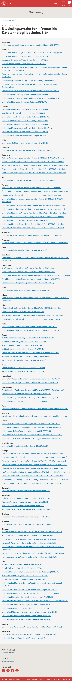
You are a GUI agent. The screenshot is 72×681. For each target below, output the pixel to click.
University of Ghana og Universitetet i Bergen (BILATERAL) (24, 250)
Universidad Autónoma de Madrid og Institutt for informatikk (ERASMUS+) (31, 423)
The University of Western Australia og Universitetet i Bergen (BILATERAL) (30, 91)
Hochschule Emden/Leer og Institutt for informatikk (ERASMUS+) (27, 535)
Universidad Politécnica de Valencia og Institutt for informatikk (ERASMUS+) (31, 427)
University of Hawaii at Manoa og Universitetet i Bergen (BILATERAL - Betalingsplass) (35, 601)
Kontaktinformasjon (8, 652)
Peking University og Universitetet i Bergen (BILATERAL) (23, 371)
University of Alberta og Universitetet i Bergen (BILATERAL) (25, 120)
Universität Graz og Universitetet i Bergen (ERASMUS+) (23, 638)
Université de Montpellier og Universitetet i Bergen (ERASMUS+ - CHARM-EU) (32, 235)
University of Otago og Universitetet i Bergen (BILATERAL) (24, 401)
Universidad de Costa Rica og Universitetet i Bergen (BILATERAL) (27, 150)
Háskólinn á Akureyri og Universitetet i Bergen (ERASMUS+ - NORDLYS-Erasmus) (33, 315)
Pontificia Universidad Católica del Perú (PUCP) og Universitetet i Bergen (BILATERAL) (35, 408)
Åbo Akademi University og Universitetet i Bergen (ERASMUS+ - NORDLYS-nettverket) (35, 191)
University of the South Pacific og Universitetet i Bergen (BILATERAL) (28, 180)
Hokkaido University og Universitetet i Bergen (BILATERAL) (24, 341)
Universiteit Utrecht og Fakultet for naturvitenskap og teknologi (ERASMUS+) (32, 379)
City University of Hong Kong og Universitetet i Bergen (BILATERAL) (28, 268)
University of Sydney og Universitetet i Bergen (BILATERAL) (24, 102)
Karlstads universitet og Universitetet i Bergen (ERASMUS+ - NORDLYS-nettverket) (34, 461)
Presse (25, 679)
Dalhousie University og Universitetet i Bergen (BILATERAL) (25, 109)
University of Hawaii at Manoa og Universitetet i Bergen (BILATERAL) (28, 604)
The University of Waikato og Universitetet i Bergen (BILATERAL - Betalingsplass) (33, 390)
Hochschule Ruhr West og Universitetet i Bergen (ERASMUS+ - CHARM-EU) (31, 539)
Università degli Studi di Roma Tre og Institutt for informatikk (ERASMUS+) (31, 330)
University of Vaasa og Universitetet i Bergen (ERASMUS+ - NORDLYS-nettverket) (33, 228)
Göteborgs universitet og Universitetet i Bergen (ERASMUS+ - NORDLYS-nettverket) (34, 457)
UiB (3, 20)
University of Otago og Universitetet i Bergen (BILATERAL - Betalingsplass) (30, 397)
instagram (4, 671)
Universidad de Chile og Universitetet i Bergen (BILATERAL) (25, 143)
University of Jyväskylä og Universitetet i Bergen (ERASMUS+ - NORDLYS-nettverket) (34, 209)
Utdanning (36, 12)
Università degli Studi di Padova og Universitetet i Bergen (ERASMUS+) (29, 326)
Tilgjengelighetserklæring (62, 679)
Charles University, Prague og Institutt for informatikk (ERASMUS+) (28, 524)
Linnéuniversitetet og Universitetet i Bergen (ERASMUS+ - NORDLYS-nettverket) (33, 468)
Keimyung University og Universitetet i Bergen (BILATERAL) (25, 502)
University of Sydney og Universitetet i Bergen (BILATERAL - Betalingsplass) (31, 98)
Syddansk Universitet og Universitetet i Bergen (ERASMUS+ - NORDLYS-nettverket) (34, 173)
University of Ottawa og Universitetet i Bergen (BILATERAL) (25, 124)
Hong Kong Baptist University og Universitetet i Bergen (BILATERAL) (28, 271)
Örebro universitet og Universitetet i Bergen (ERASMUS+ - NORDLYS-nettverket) (33, 453)
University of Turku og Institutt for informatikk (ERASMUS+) (25, 220)
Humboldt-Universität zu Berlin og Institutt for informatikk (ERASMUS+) (30, 543)
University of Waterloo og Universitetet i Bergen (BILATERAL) (25, 135)
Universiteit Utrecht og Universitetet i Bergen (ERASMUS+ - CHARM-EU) (30, 382)
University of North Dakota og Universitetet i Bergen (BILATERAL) (27, 619)
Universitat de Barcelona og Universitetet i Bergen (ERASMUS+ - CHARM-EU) (32, 438)
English (55, 3)
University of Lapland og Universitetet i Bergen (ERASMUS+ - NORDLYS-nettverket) (34, 213)
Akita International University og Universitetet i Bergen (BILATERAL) (28, 338)
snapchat (13, 671)
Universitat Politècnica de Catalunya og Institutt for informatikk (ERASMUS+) (32, 435)
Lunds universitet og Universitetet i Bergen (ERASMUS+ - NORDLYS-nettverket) (32, 476)
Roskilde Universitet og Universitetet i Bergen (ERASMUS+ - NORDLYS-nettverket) (33, 169)
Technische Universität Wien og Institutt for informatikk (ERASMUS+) (29, 634)
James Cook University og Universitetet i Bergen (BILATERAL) (25, 56)
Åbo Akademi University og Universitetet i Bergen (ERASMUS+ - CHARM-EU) (31, 187)
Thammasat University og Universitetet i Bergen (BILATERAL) (25, 517)
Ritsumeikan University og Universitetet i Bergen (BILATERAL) (26, 356)
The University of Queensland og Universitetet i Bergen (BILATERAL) (28, 80)
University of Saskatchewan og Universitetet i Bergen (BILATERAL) (27, 128)
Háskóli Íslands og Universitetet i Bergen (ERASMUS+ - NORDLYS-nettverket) (31, 308)
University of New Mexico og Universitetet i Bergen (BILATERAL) (26, 615)
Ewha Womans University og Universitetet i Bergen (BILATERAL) (26, 498)
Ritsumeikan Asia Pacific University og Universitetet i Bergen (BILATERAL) (30, 353)
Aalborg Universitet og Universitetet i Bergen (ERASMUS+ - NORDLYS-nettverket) (33, 158)
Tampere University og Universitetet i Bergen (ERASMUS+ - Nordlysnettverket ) (32, 195)
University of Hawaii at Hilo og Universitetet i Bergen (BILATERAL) (27, 597)
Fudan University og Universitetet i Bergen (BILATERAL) (23, 367)
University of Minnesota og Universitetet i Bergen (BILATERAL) (26, 608)
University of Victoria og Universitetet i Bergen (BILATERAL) (25, 132)
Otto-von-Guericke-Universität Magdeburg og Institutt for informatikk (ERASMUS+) (34, 553)
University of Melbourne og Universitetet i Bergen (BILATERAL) (26, 94)
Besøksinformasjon (8, 661)
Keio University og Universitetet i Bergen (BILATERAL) (22, 345)
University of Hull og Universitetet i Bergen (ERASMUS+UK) (25, 446)
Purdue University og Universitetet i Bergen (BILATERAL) (24, 579)
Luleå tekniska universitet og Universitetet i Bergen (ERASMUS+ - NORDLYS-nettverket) (36, 472)
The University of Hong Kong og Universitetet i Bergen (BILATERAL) (28, 283)
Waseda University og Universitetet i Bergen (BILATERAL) (24, 360)
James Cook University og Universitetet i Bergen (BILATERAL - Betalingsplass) (32, 52)
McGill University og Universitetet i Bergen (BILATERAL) (23, 113)
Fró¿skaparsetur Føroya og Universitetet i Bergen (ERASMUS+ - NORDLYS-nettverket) (35, 242)
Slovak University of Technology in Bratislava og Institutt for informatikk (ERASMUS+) (35, 416)
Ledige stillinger (16, 679)
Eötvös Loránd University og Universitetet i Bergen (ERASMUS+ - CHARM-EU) (32, 627)
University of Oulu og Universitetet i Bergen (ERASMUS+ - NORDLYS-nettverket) (33, 216)
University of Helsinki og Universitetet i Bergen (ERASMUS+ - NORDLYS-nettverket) (34, 205)
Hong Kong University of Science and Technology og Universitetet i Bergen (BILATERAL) (36, 275)
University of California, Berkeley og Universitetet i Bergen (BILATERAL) (29, 589)
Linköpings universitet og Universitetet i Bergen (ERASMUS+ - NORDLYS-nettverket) (34, 464)
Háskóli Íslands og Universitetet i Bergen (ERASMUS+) (23, 311)
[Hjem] (4, 3)
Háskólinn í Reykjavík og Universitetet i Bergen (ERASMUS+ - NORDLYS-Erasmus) (33, 319)
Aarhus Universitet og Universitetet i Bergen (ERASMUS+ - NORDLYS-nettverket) (33, 161)
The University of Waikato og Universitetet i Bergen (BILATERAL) (26, 394)
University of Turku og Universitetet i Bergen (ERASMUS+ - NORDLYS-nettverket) (33, 224)
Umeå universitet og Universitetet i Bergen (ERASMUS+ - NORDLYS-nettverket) (32, 483)
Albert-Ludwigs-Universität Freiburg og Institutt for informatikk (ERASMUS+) (32, 532)
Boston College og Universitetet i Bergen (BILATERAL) (22, 564)
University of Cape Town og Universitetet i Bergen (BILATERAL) (26, 490)
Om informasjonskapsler (35, 679)
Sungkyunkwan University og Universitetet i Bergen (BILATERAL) (27, 509)
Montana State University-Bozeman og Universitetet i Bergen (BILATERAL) (30, 572)
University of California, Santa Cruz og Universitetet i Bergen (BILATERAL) (30, 593)
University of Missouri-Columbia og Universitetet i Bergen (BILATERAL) (29, 612)
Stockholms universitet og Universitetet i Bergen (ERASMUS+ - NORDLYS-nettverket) (35, 479)
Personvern (48, 679)
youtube (17, 671)
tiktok (8, 671)
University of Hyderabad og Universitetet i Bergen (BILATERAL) (26, 290)
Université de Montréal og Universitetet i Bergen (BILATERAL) (26, 117)
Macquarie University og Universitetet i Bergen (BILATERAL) (25, 60)
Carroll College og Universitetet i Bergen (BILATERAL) (22, 568)
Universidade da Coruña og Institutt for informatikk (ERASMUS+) (27, 431)
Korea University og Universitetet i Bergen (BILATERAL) (23, 505)
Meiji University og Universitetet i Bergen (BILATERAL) (23, 349)
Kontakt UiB (6, 679)
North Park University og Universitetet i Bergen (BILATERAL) (25, 575)
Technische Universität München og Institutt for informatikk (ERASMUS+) (30, 557)
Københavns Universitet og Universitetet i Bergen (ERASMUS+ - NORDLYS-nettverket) (35, 165)
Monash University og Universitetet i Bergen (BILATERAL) (24, 63)
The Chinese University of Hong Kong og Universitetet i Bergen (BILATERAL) (31, 279)
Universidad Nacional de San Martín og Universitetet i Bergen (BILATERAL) (31, 45)
